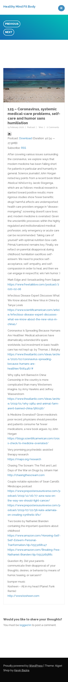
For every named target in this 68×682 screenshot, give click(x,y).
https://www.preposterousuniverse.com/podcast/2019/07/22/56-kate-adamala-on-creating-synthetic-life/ (34, 510)
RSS (23, 147)
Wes (41, 127)
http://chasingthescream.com (26, 475)
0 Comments (53, 127)
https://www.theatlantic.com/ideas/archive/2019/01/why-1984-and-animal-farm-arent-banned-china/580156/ (34, 403)
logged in (25, 625)
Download (25, 138)
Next (8, 32)
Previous (11, 23)
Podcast (31, 127)
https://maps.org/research (24, 459)
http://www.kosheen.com (23, 595)
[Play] (9, 133)
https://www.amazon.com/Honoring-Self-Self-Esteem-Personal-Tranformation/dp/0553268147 (34, 540)
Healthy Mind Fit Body (19, 6)
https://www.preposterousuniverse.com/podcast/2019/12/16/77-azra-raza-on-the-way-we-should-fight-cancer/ (34, 495)
